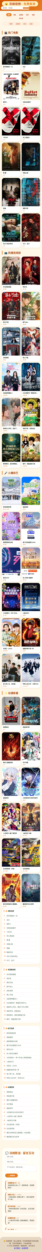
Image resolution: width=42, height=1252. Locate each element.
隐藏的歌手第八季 (13, 1070)
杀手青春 (10, 1104)
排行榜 (21, 18)
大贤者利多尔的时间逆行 (15, 1112)
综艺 (27, 15)
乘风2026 (10, 1049)
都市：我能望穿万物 (14, 1019)
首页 (9, 15)
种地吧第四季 (11, 1033)
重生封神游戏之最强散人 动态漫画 (18, 1133)
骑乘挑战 (10, 1092)
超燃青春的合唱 (12, 1041)
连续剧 (21, 15)
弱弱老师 (10, 1108)
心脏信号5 (10, 1062)
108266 (9, 932)
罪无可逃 (10, 982)
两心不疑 (10, 995)
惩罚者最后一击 (12, 916)
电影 (14, 15)
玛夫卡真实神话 (12, 956)
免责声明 (25, 1248)
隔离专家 (10, 952)
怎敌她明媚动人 (12, 999)
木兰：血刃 (10, 960)
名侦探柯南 (10, 1128)
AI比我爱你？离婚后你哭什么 (17, 1003)
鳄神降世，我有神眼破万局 (16, 1015)
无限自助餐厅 (11, 928)
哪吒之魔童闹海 (12, 1100)
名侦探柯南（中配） (14, 1124)
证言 (8, 920)
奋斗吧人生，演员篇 (14, 1074)
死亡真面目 (10, 936)
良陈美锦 (10, 991)
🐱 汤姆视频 (20, 4)
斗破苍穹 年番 (11, 1120)
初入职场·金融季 (12, 1053)
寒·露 (8, 940)
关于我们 (17, 1248)
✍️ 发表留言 (11, 1175)
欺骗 (8, 948)
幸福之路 (10, 944)
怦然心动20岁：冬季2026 (15, 1078)
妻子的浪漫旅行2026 (14, 1045)
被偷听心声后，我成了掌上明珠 (17, 1007)
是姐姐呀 (10, 1037)
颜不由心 (10, 986)
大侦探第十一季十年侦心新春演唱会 (19, 1057)
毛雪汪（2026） (12, 1066)
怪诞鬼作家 (10, 1096)
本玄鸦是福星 (11, 974)
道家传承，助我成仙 (14, 1011)
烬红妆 (9, 978)
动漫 (33, 15)
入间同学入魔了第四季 (14, 1116)
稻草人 (9, 924)
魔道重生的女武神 (13, 1137)
